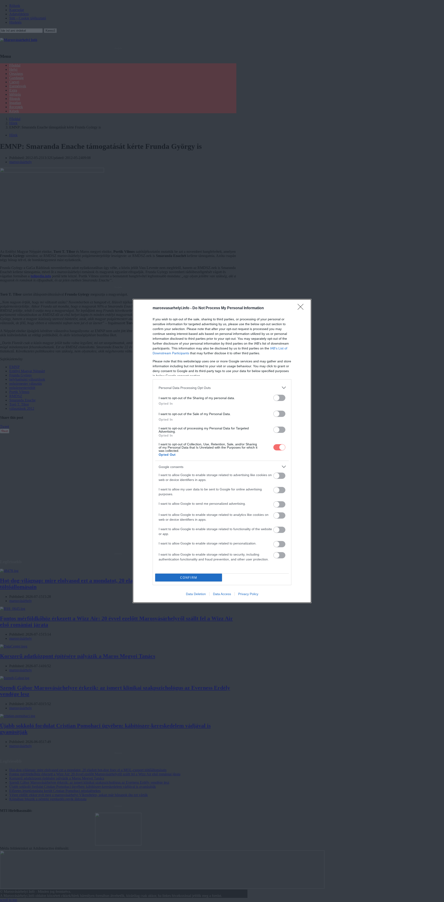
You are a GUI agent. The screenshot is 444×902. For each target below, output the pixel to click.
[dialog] (222, 451)
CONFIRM (188, 577)
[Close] (302, 308)
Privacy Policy (248, 594)
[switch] (279, 398)
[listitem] (222, 387)
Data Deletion (196, 594)
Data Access (222, 594)
